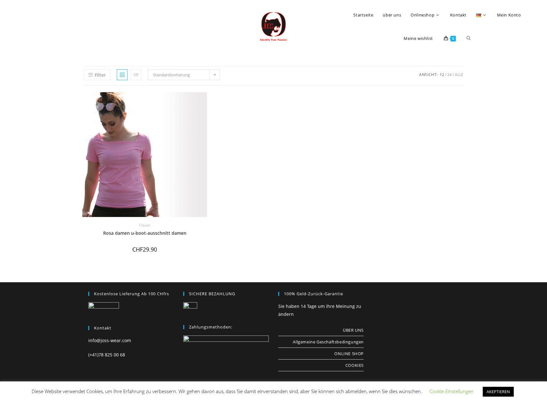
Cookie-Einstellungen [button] (452, 391)
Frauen (144, 225)
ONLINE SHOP (349, 353)
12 (442, 74)
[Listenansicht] (136, 74)
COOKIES (354, 365)
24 (449, 74)
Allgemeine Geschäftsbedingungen (328, 342)
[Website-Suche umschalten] (468, 38)
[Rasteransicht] (122, 74)
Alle (459, 74)
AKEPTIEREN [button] (498, 391)
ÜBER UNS (353, 330)
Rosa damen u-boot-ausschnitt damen (144, 233)
